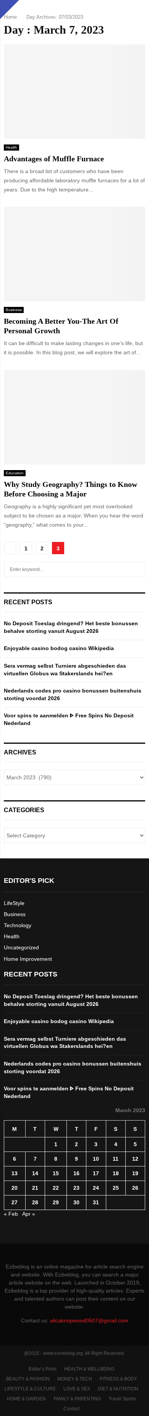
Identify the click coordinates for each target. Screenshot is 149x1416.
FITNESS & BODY (118, 1379)
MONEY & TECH (74, 1379)
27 (14, 1202)
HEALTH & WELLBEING (89, 1369)
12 (135, 1159)
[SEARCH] (137, 569)
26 (135, 1188)
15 (56, 1173)
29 (56, 1202)
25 (116, 1188)
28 (35, 1202)
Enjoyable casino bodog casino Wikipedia (59, 648)
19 (135, 1173)
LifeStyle (14, 903)
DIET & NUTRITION (118, 1389)
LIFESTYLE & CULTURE (30, 1389)
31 (96, 1202)
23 (76, 1188)
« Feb (11, 1214)
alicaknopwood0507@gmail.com (89, 1320)
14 (35, 1173)
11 (115, 1159)
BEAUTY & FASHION (28, 1379)
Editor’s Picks (43, 1369)
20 (14, 1188)
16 (76, 1173)
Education (15, 473)
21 (35, 1188)
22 (56, 1188)
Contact (71, 1408)
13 (14, 1173)
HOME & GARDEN (26, 1398)
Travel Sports (122, 1398)
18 (116, 1173)
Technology (17, 925)
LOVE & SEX (76, 1389)
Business (14, 310)
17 (96, 1173)
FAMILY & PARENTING (77, 1398)
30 (76, 1202)
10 (96, 1159)
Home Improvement (28, 959)
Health (11, 147)
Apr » (28, 1214)
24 (96, 1188)
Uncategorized (21, 947)
